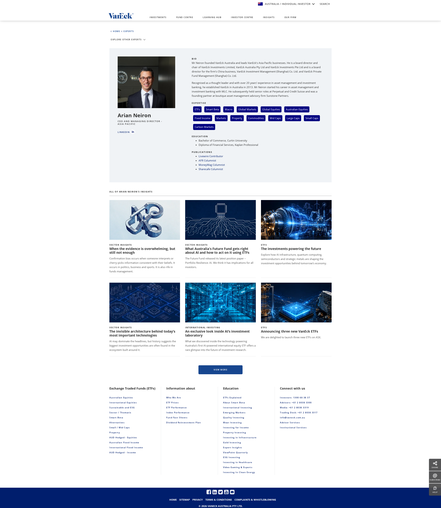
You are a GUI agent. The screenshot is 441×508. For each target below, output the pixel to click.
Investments (158, 17)
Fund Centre (184, 17)
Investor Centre (242, 17)
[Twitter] (220, 491)
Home (173, 499)
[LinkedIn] (214, 491)
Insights (269, 17)
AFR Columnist (207, 160)
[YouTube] (226, 491)
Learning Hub (212, 17)
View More (221, 369)
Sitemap (184, 499)
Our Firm (290, 17)
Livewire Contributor (211, 156)
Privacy (197, 499)
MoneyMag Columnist (212, 164)
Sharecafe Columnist (211, 169)
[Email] (232, 491)
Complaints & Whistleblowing (255, 499)
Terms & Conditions (218, 499)
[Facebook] (209, 491)
